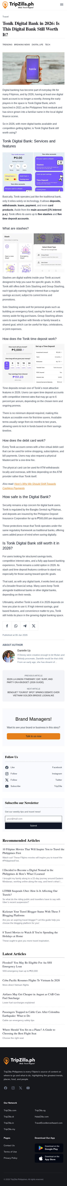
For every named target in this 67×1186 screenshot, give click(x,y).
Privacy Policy (10, 1158)
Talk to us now (33, 736)
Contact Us (9, 1145)
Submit (33, 825)
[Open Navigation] (62, 5)
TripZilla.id (9, 1116)
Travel (5, 16)
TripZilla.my (9, 1129)
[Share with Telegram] (24, 626)
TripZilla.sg (40, 1110)
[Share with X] (33, 626)
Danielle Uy (24, 650)
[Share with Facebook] (7, 626)
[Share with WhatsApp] (16, 626)
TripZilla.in (9, 1123)
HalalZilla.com (42, 1116)
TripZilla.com (10, 1110)
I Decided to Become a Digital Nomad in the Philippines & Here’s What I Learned (27, 872)
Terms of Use (10, 1151)
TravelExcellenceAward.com (48, 1123)
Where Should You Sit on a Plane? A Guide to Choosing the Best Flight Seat (28, 1031)
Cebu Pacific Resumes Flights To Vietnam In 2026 (31, 980)
